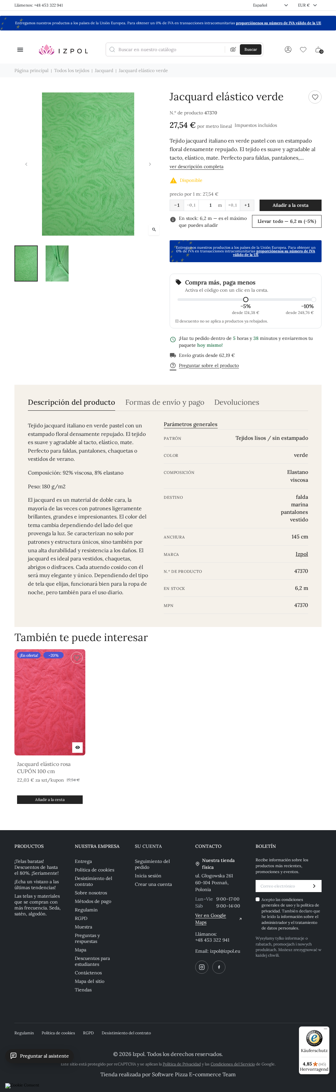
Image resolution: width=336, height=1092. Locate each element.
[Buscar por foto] (233, 49)
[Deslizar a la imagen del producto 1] (26, 263)
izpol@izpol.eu (225, 951)
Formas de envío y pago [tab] (164, 402)
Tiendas (83, 990)
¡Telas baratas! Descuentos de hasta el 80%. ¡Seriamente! (36, 867)
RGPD (81, 918)
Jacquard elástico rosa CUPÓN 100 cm (44, 767)
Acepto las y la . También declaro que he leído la (291, 913)
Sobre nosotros (91, 893)
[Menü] (325, 1030)
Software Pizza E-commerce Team (194, 1074)
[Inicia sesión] (288, 49)
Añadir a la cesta (290, 205)
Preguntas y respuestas (87, 938)
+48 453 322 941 (212, 940)
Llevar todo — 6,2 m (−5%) (287, 221)
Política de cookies (94, 870)
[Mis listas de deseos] (303, 49)
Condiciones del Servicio (233, 1064)
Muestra (83, 927)
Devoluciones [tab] (236, 402)
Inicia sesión (148, 876)
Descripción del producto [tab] (71, 402)
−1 (177, 205)
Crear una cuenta (153, 884)
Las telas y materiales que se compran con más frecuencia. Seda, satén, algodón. (37, 905)
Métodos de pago (93, 901)
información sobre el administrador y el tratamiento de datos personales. (290, 922)
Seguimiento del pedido (152, 864)
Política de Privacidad (182, 1064)
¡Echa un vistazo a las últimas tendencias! (36, 884)
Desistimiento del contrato (93, 881)
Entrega (83, 861)
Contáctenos (88, 973)
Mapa (80, 950)
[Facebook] (218, 967)
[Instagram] (201, 967)
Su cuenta (148, 846)
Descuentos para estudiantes (92, 961)
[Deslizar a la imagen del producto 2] (57, 263)
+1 (247, 205)
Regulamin (86, 910)
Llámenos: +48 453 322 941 (38, 5)
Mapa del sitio (89, 981)
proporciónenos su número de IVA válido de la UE (278, 23)
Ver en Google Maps (210, 918)
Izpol (302, 554)
